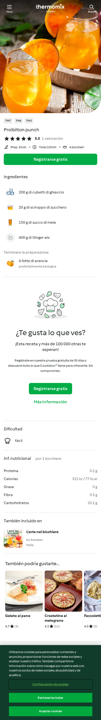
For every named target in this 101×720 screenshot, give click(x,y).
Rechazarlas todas (50, 697)
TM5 (29, 120)
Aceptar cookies (50, 711)
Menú (9, 11)
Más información (50, 401)
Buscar (91, 11)
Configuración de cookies (50, 684)
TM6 (19, 120)
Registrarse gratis (51, 159)
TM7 (8, 120)
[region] (50, 682)
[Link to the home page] (50, 8)
